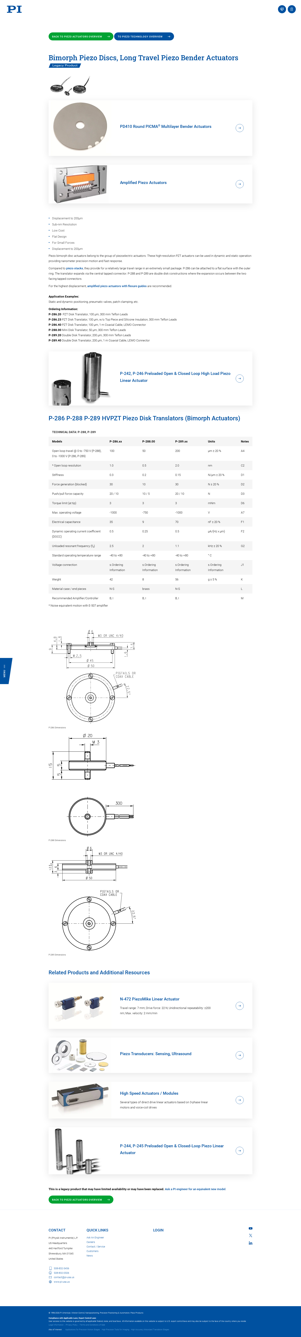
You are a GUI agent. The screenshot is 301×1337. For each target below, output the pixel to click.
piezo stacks (74, 268)
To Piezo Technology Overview (140, 36)
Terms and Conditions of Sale (92, 1325)
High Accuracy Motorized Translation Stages (150, 1329)
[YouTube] (250, 1228)
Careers (91, 1242)
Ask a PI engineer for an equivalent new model (195, 1189)
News (90, 1255)
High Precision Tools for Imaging (115, 1329)
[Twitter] (250, 1235)
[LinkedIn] (250, 1243)
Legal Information (56, 1325)
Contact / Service (96, 1246)
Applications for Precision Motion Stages (82, 1329)
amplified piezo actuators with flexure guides (117, 286)
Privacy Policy (72, 1325)
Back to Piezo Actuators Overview (77, 36)
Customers (92, 1251)
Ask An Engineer (95, 1237)
